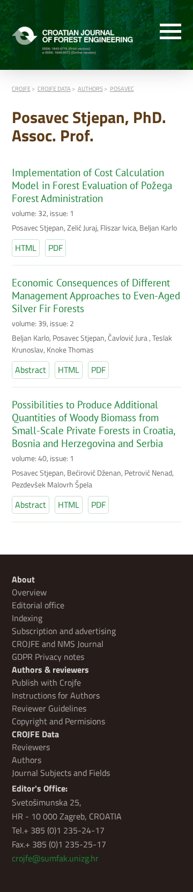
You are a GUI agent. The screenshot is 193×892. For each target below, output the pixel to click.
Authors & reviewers (50, 669)
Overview (29, 592)
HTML (25, 247)
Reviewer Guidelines (49, 708)
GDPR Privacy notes (48, 656)
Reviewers (31, 746)
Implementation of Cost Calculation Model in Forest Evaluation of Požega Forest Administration (92, 185)
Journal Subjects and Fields (61, 772)
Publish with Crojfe (46, 682)
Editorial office (38, 605)
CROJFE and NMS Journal (57, 643)
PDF (55, 247)
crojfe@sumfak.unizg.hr (55, 858)
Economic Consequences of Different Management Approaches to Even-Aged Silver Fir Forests (96, 295)
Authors (26, 759)
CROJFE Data (35, 734)
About (23, 579)
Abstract (30, 369)
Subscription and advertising (64, 630)
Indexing (27, 618)
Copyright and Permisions (58, 721)
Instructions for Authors (56, 695)
